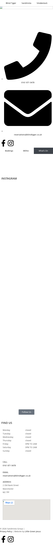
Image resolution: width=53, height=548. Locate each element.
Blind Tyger (11, 3)
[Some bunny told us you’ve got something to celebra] (42, 239)
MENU (26, 150)
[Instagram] (10, 143)
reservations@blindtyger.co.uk (16, 475)
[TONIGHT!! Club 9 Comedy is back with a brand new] (10, 349)
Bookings (9, 150)
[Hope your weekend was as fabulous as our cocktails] (26, 218)
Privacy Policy (6, 531)
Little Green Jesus (33, 531)
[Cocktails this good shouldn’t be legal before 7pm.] (26, 328)
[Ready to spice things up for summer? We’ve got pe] (10, 210)
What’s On (43, 150)
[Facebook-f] (3, 143)
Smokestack (42, 3)
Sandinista (26, 3)
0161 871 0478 (9, 465)
